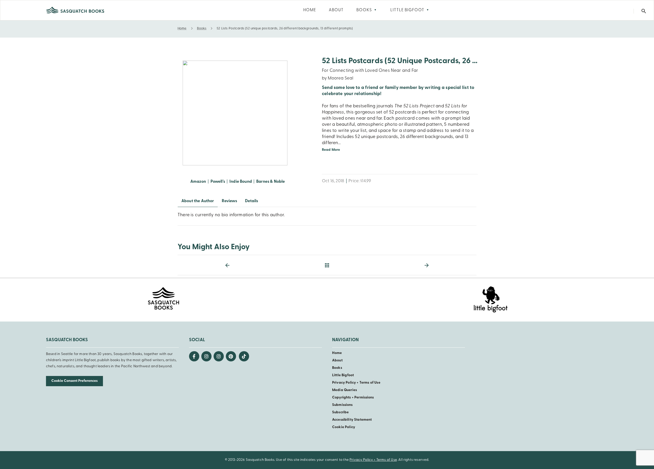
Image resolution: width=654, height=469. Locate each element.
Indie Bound (240, 182)
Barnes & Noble (270, 182)
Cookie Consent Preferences (74, 381)
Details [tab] (251, 201)
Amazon (198, 182)
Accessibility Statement (352, 420)
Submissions (342, 405)
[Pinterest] (231, 356)
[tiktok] (244, 356)
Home (337, 353)
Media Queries (344, 390)
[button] (644, 11)
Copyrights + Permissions (353, 397)
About (337, 360)
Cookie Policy (343, 427)
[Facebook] (194, 356)
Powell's (218, 182)
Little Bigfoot (343, 375)
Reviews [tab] (229, 201)
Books (337, 368)
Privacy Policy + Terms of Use (356, 383)
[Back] (327, 265)
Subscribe (340, 412)
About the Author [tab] (197, 201)
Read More (331, 150)
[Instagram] (206, 356)
